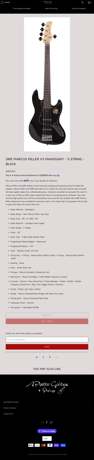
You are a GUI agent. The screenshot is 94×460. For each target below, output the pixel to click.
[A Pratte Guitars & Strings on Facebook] (47, 422)
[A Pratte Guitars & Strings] (47, 2)
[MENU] (1, 2)
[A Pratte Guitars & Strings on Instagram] (51, 422)
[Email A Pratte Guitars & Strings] (42, 422)
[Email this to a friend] (56, 357)
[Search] (82, 2)
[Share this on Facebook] (43, 357)
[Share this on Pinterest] (50, 357)
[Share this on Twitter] (36, 357)
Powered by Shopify (60, 454)
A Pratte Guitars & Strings (42, 454)
